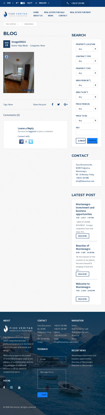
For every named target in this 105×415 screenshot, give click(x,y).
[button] (21, 141)
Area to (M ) (82, 92)
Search (92, 140)
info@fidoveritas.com (85, 181)
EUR (9, 3)
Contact (63, 15)
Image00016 (18, 41)
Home (36, 12)
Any (80, 49)
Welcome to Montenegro (83, 285)
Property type (83, 68)
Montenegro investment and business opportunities (85, 209)
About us (75, 335)
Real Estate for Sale (54, 12)
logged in (32, 131)
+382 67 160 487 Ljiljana (60, 330)
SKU (78, 127)
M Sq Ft (24, 3)
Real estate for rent (80, 332)
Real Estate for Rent (80, 12)
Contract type (83, 56)
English (43, 3)
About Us (38, 15)
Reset (83, 140)
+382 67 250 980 (82, 178)
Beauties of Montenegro (83, 247)
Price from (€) (83, 104)
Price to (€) (81, 115)
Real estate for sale (80, 329)
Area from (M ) (83, 80)
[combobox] (86, 85)
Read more (82, 236)
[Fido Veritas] (15, 14)
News (50, 15)
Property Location (85, 44)
